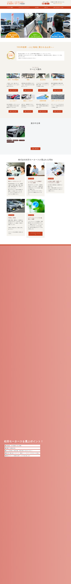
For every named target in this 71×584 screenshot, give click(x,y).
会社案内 (37, 7)
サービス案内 (10, 7)
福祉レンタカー (28, 101)
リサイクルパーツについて (24, 7)
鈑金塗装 (43, 79)
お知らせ (46, 7)
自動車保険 (43, 101)
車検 (28, 79)
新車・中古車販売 (13, 79)
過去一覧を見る (35, 148)
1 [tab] (34, 38)
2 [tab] (35, 38)
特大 (48, 3)
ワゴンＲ (9, 138)
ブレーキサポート (10, 141)
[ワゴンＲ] (16, 131)
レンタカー (13, 101)
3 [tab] (36, 38)
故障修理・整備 (57, 79)
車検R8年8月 (15, 140)
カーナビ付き (21, 140)
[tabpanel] (35, 25)
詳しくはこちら (13, 90)
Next (68, 25)
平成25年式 (9, 140)
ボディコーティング (58, 101)
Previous (2, 25)
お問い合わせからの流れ (58, 7)
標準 (43, 3)
